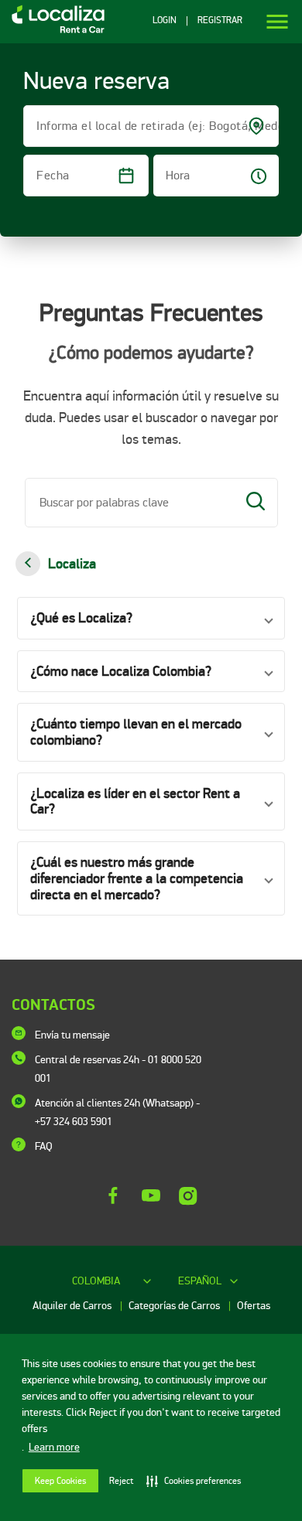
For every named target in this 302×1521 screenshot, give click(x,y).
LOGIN (165, 20)
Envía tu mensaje (72, 1035)
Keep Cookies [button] (60, 1481)
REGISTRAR (219, 20)
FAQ (44, 1146)
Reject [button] (121, 1481)
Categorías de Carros (175, 1305)
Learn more (54, 1447)
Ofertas (253, 1305)
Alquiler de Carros (73, 1305)
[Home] (52, 32)
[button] (151, 618)
